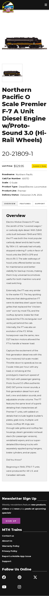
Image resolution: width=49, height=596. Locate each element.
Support (40, 204)
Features (25, 204)
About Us (7, 541)
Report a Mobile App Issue (16, 556)
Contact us (8, 536)
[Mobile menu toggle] (46, 5)
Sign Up (11, 521)
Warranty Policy (10, 546)
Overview (10, 204)
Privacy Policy (9, 551)
